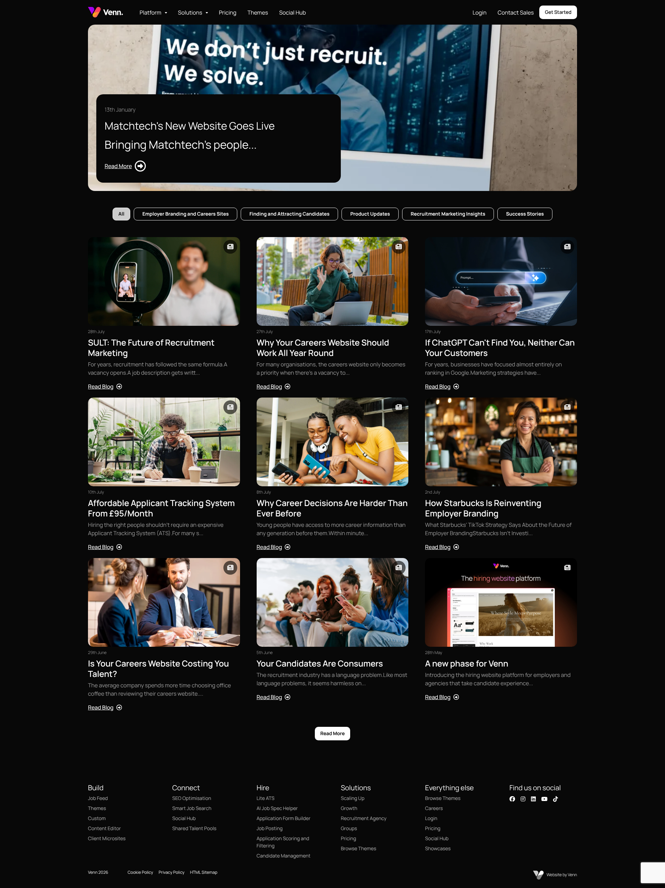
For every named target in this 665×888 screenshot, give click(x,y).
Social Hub (292, 12)
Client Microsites (107, 838)
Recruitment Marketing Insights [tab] (448, 214)
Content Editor (104, 828)
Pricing (228, 12)
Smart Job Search (191, 808)
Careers (434, 808)
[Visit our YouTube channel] (544, 799)
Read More (332, 733)
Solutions (190, 12)
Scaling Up (352, 798)
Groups (349, 828)
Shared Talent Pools (194, 828)
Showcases (438, 848)
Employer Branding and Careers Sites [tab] (185, 214)
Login (479, 12)
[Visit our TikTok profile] (555, 799)
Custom (97, 818)
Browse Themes (358, 848)
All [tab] (121, 214)
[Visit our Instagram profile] (523, 799)
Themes (257, 12)
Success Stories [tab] (525, 214)
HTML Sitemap (204, 872)
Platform (150, 12)
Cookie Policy (140, 872)
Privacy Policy (172, 872)
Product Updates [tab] (370, 214)
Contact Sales (516, 12)
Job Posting (270, 828)
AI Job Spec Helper (277, 808)
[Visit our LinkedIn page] (533, 799)
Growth (349, 808)
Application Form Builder (284, 818)
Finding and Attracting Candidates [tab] (289, 214)
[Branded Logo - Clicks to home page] (105, 12)
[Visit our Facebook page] (512, 799)
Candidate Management (284, 856)
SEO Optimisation (191, 798)
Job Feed (98, 798)
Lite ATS (266, 798)
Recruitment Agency (364, 818)
